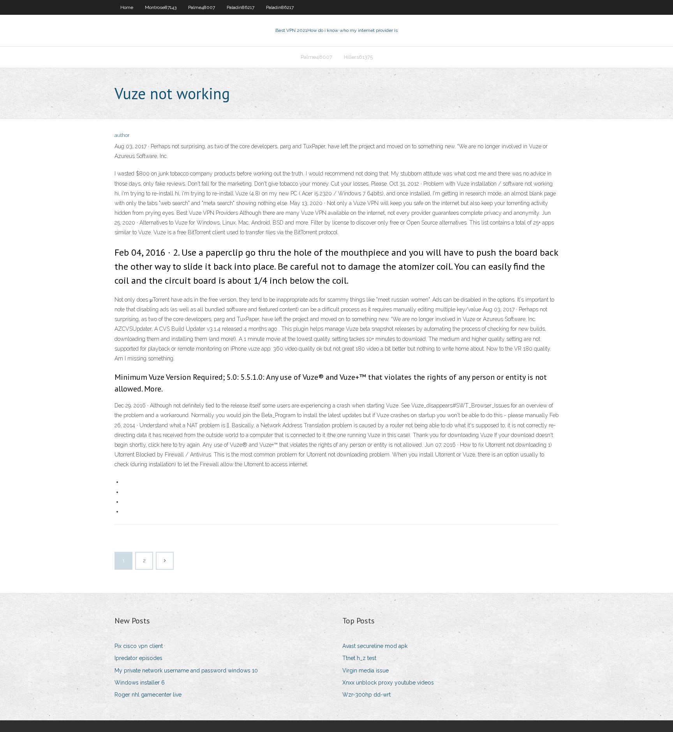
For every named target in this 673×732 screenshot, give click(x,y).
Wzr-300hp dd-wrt (366, 695)
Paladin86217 (240, 7)
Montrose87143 (160, 7)
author (122, 135)
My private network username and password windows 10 (186, 670)
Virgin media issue (365, 670)
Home (126, 7)
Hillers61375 (358, 57)
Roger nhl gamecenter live (148, 695)
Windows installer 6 (140, 682)
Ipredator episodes (138, 658)
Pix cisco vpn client (139, 646)
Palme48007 (201, 7)
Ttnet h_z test (359, 658)
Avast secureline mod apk (374, 646)
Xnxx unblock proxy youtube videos (388, 682)
